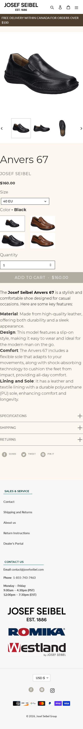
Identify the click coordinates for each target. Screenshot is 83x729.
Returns (8, 439)
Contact (8, 501)
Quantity (9, 254)
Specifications (13, 416)
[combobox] (25, 201)
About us (9, 522)
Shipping (8, 428)
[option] (21, 128)
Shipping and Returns (17, 512)
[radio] (12, 223)
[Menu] (76, 7)
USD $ (40, 678)
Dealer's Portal (13, 543)
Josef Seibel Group (46, 716)
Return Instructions (16, 533)
